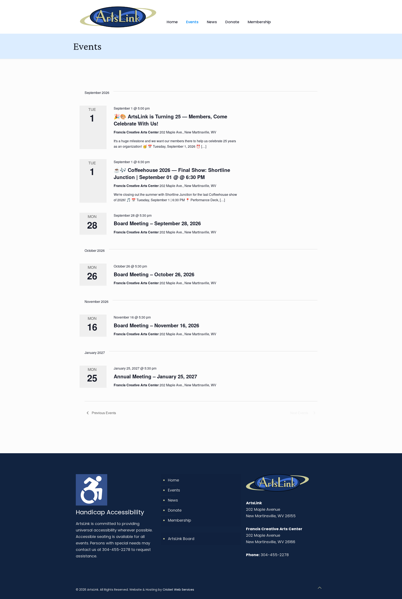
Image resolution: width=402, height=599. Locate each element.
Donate (175, 510)
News (173, 500)
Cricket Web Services (178, 589)
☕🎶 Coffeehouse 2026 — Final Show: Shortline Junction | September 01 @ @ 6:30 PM (172, 173)
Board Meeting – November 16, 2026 (156, 325)
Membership (179, 520)
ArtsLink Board (181, 538)
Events (174, 490)
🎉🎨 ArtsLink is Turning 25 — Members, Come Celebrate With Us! (170, 120)
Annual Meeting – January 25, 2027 (155, 376)
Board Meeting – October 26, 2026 (154, 274)
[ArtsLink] (118, 16)
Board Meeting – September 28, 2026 (157, 223)
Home (173, 480)
